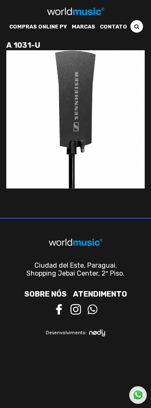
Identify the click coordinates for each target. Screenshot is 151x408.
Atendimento (100, 294)
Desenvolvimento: (66, 333)
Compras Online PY (38, 26)
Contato (113, 26)
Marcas (83, 26)
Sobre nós (45, 294)
